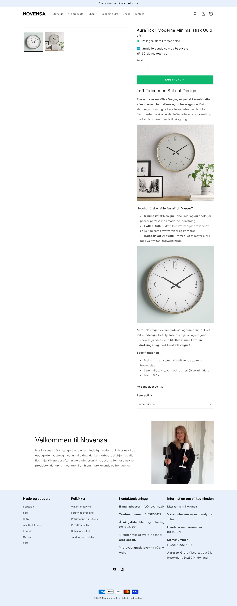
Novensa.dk (108, 598)
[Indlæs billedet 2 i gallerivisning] (54, 41)
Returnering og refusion (85, 518)
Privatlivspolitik (80, 525)
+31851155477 (152, 514)
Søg (25, 512)
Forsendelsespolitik (82, 512)
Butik (26, 518)
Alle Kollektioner (33, 525)
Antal (140, 60)
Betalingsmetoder (81, 531)
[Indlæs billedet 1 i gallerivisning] (33, 41)
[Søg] (195, 14)
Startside (28, 506)
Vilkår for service (81, 506)
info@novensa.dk (152, 506)
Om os (27, 537)
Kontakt (27, 531)
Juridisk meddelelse (83, 537)
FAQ (25, 543)
